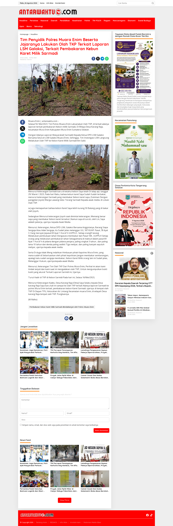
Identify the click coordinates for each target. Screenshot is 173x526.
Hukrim (29, 59)
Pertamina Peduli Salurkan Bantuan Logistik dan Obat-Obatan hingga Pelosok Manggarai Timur (32, 376)
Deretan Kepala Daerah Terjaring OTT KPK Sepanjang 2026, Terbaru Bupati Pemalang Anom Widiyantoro (133, 284)
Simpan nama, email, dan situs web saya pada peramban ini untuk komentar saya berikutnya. (60, 425)
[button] (153, 3)
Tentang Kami (41, 522)
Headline (23, 59)
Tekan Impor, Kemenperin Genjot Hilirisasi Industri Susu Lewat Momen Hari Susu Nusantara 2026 (140, 296)
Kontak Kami (75, 522)
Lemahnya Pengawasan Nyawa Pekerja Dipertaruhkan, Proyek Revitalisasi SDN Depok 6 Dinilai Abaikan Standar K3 (94, 351)
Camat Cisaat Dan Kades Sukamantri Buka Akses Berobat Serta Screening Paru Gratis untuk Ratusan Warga (94, 376)
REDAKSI (53, 522)
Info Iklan (63, 522)
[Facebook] (66, 318)
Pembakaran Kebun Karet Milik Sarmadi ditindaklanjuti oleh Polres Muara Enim (62, 307)
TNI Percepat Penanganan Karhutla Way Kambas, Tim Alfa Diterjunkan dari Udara (63, 351)
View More (64, 500)
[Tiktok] (71, 318)
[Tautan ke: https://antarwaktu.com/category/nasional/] (151, 253)
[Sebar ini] (93, 59)
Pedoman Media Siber (92, 522)
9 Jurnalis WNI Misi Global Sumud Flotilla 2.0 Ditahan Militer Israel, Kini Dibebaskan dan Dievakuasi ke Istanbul (140, 309)
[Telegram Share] (102, 59)
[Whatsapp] (107, 59)
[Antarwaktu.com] (48, 12)
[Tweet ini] (98, 59)
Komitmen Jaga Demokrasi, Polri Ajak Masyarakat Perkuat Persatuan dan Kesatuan (33, 351)
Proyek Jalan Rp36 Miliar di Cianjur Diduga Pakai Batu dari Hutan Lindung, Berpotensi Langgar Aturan (63, 376)
